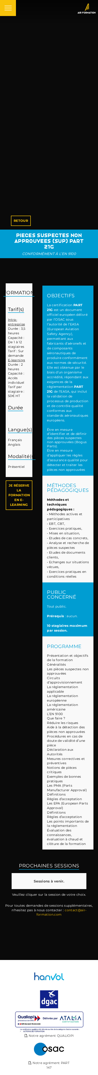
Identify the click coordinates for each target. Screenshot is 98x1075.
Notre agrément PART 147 (51, 1065)
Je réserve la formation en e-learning (19, 495)
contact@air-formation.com (61, 912)
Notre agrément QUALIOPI (51, 1036)
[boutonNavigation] (8, 8)
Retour (21, 221)
